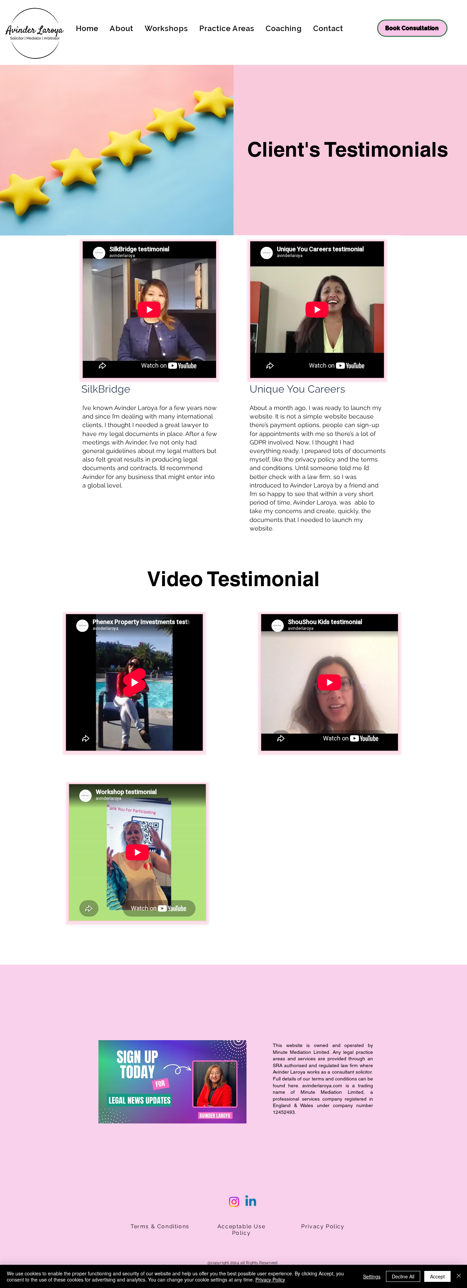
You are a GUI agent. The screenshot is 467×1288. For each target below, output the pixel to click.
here (293, 1085)
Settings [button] (372, 1276)
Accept (437, 1276)
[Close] (459, 1276)
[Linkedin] (250, 1201)
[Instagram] (234, 1201)
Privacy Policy (270, 1279)
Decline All (403, 1276)
